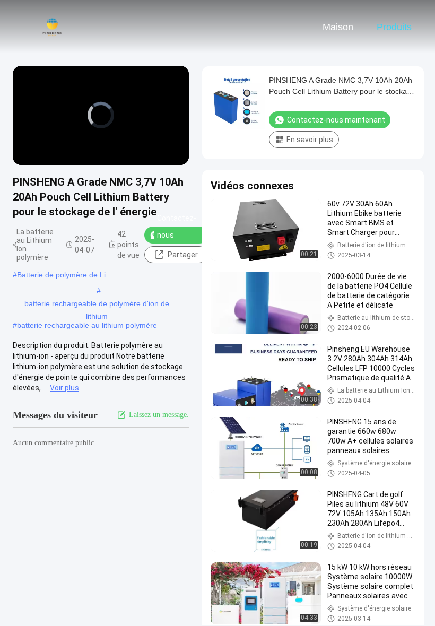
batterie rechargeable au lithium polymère (87, 325)
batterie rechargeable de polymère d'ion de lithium (96, 304)
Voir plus (64, 388)
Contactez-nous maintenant (177, 235)
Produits (394, 27)
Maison (338, 27)
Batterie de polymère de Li (61, 275)
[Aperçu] (52, 26)
